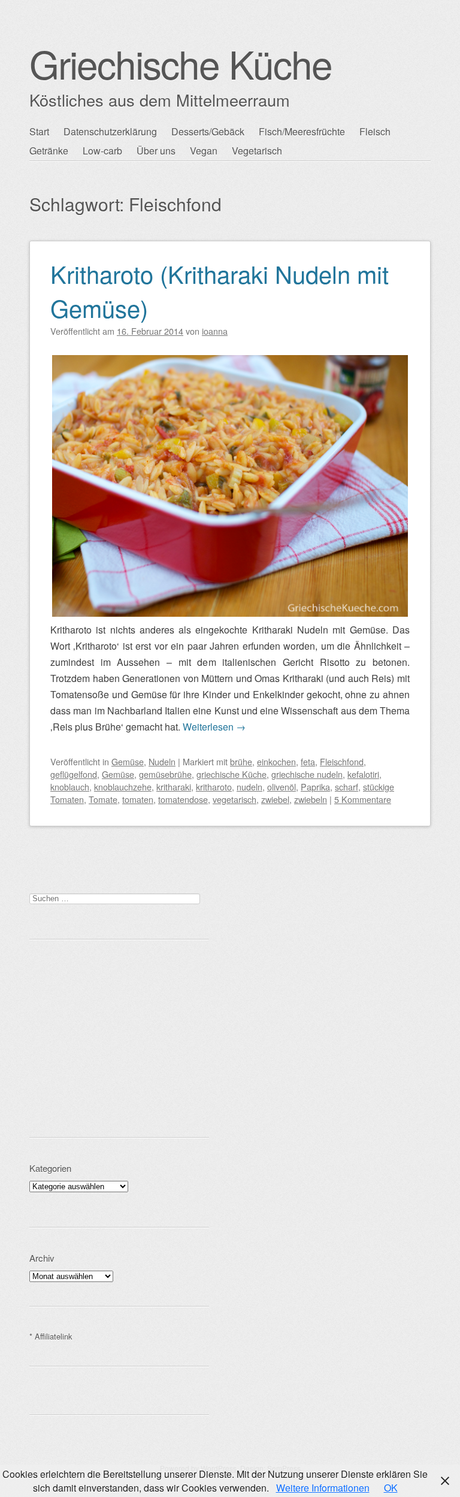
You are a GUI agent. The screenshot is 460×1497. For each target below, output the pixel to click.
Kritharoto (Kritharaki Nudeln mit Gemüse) (219, 290)
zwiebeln (310, 799)
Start (39, 131)
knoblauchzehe (123, 786)
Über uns (156, 150)
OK (391, 1488)
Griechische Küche (180, 63)
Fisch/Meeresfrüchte (302, 131)
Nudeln (162, 761)
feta (308, 761)
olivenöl (281, 786)
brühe (241, 761)
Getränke (48, 150)
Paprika (315, 786)
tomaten (137, 799)
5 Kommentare (362, 799)
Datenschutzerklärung (110, 131)
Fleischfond (342, 761)
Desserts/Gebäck (207, 131)
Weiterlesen (214, 727)
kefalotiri (363, 774)
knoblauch (69, 786)
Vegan (203, 150)
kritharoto (214, 786)
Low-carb (102, 150)
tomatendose (183, 799)
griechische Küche (231, 774)
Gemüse (127, 761)
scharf (346, 786)
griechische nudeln (307, 774)
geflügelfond (73, 774)
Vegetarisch (257, 150)
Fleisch (375, 131)
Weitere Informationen (323, 1488)
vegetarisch (234, 799)
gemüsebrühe (165, 774)
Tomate (103, 799)
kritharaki (173, 786)
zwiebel (275, 799)
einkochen (276, 761)
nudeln (249, 786)
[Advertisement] (119, 1038)
